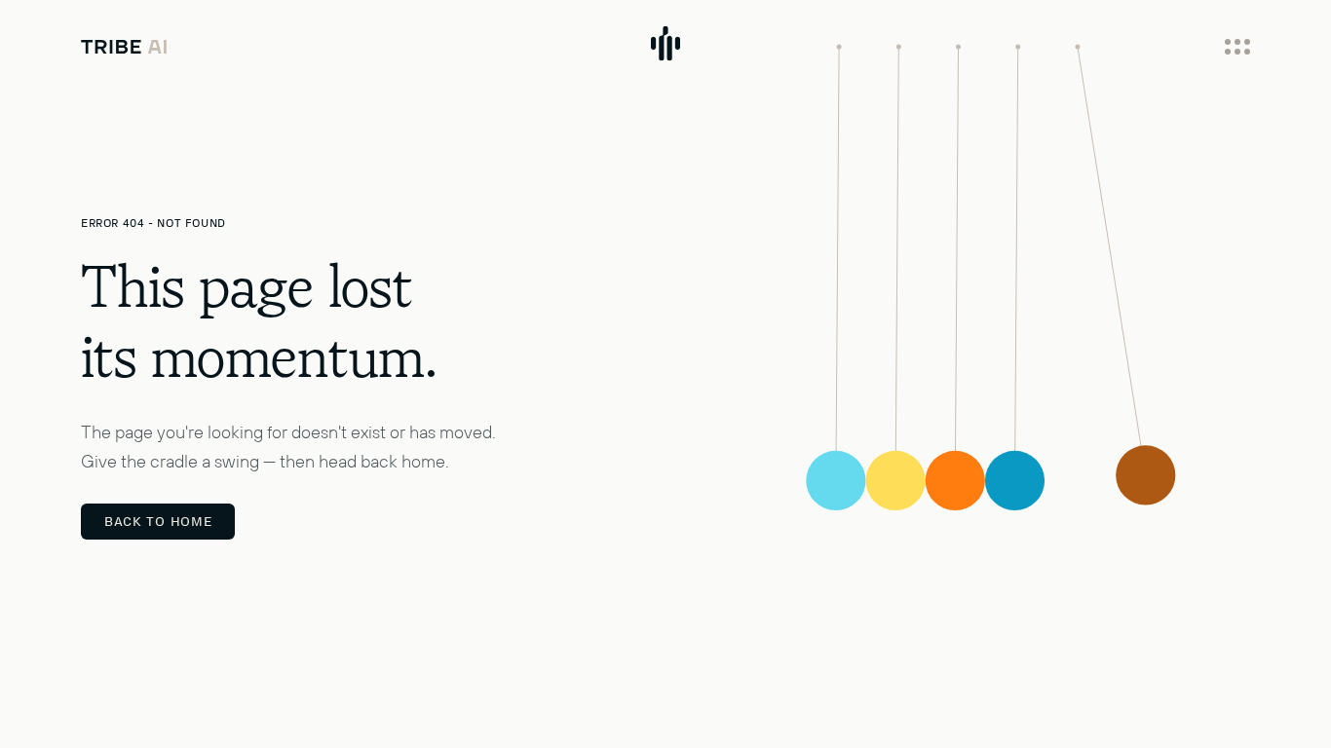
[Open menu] (1237, 47)
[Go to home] (124, 47)
